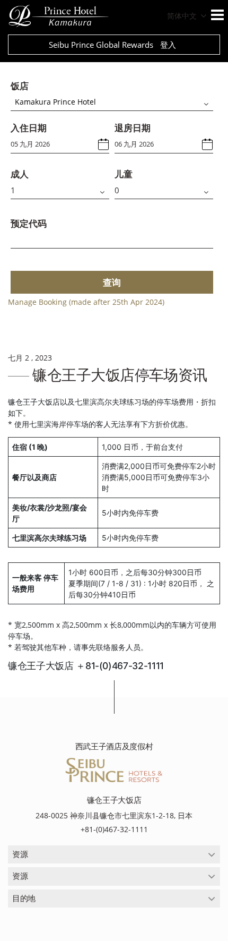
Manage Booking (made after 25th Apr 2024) (86, 302)
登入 (168, 44)
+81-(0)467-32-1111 (114, 829)
